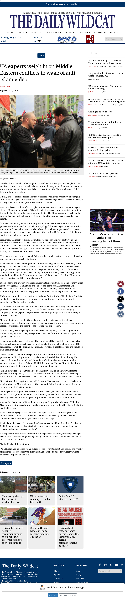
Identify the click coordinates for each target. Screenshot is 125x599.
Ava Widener (92, 177)
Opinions (83, 32)
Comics (70, 32)
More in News (10, 472)
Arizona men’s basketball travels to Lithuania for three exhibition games (106, 100)
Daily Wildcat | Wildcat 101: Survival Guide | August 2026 (105, 74)
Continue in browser (68, 595)
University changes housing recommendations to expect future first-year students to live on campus (12, 535)
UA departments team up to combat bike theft (40, 499)
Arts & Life (37, 32)
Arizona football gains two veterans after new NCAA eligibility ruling (105, 161)
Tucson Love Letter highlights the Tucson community (105, 123)
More (113, 32)
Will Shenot (92, 66)
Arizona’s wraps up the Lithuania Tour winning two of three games (104, 61)
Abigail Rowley (93, 153)
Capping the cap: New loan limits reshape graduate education (40, 532)
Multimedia (100, 32)
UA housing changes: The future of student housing (13, 499)
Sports (23, 32)
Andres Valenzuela (94, 166)
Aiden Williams (93, 141)
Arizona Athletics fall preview (103, 173)
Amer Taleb (5, 86)
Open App (53, 595)
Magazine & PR (54, 32)
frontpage (6, 463)
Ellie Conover (92, 115)
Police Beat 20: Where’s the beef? (68, 498)
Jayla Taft (91, 92)
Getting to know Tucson (100, 112)
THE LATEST (95, 53)
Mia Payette (92, 128)
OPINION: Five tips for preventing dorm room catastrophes (104, 136)
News (10, 32)
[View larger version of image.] (41, 131)
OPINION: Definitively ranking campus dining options (103, 148)
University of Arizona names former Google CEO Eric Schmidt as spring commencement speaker (69, 537)
